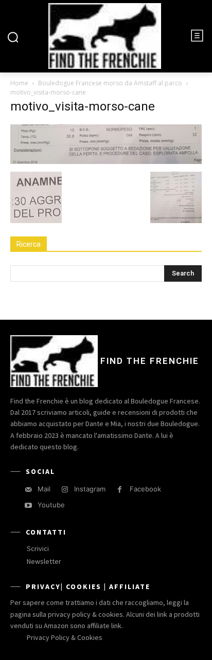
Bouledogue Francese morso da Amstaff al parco (110, 83)
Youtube (51, 505)
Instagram (89, 489)
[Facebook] (119, 489)
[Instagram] (64, 489)
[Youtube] (28, 505)
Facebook (145, 489)
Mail (44, 489)
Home (19, 83)
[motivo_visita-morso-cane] (106, 161)
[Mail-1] (28, 489)
